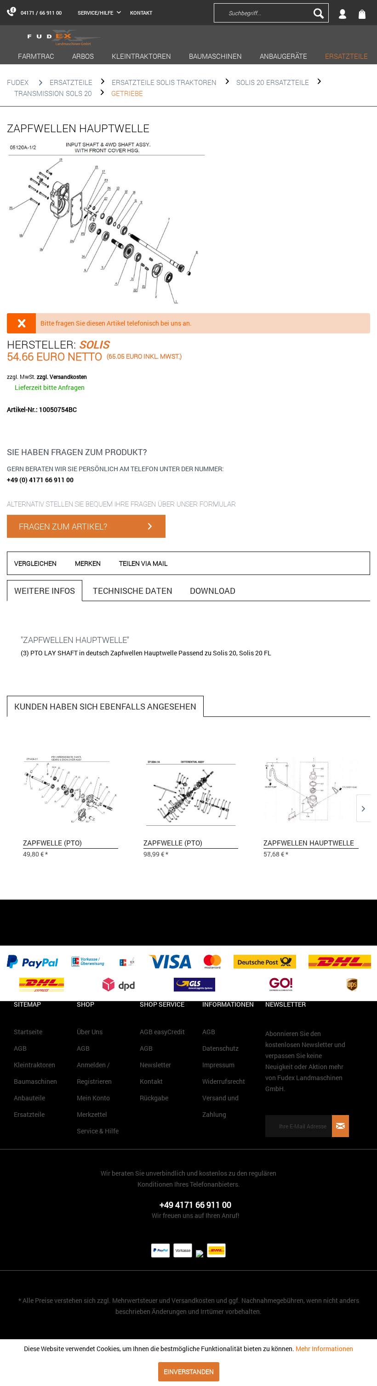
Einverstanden (189, 1371)
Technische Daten (132, 590)
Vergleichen (35, 563)
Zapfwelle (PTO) (52, 842)
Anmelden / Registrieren (94, 1073)
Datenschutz (220, 1048)
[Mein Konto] (353, 12)
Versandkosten (193, 1300)
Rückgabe (154, 1097)
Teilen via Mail (143, 563)
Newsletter (155, 1064)
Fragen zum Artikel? (63, 526)
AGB (20, 1048)
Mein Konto (93, 1097)
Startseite (28, 1031)
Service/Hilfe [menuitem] (96, 12)
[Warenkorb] (363, 13)
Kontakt (141, 12)
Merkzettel (92, 1114)
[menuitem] (233, 12)
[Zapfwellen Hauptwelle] (311, 789)
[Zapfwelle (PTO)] (70, 789)
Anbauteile (29, 1097)
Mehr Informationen (324, 1348)
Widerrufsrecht (223, 1081)
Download (212, 590)
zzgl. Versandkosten (62, 376)
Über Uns (90, 1031)
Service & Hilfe (98, 1131)
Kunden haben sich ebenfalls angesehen (105, 706)
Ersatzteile (29, 1114)
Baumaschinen (35, 1081)
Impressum (218, 1064)
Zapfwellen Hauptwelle (308, 842)
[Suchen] (318, 13)
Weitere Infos (44, 590)
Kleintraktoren (34, 1064)
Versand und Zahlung (220, 1106)
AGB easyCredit (162, 1031)
